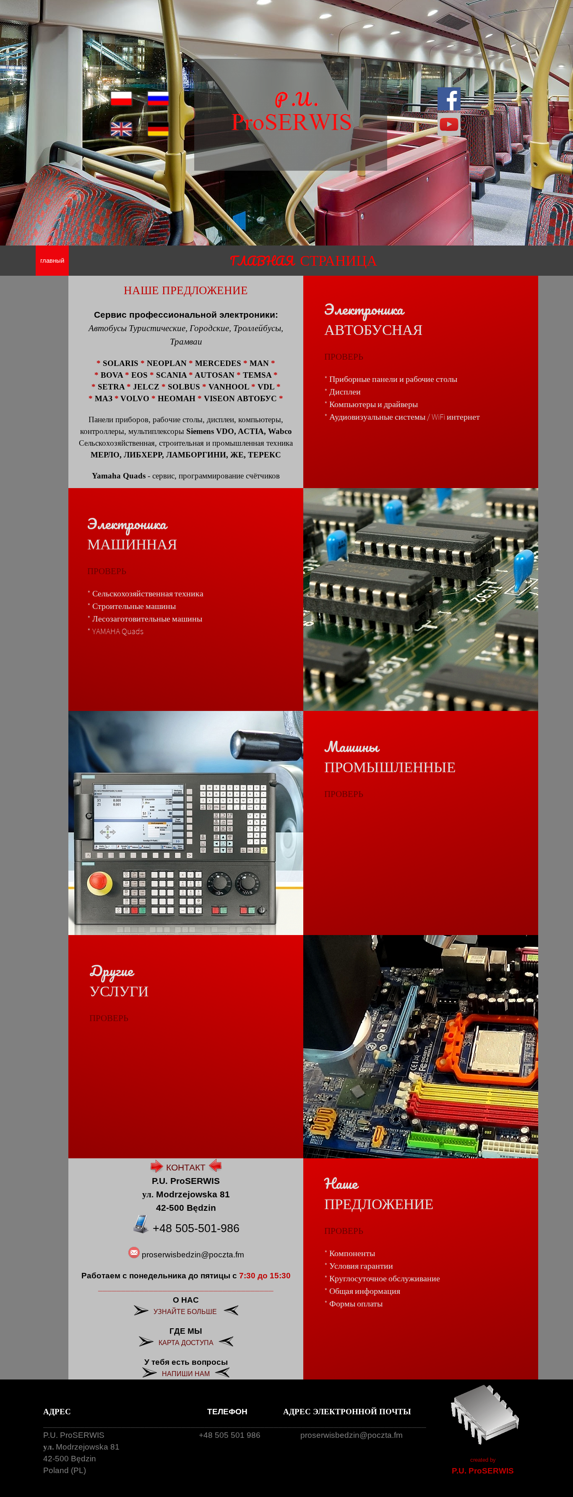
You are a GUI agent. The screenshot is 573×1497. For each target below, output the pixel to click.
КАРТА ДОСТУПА (186, 1342)
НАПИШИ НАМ (186, 1373)
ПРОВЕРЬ (343, 356)
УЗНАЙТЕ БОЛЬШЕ (185, 1311)
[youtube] (449, 124)
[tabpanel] (303, 261)
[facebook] (449, 98)
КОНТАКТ (186, 1168)
